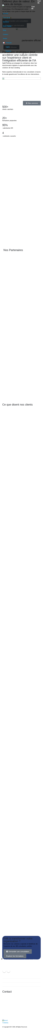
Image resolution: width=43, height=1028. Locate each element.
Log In (8, 47)
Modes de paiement (10, 980)
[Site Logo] (8, 8)
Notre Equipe (7, 26)
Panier (5, 38)
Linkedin (8, 971)
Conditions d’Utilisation (11, 976)
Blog (4, 30)
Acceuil (5, 13)
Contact (5, 34)
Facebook (4, 971)
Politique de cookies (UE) (12, 984)
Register (8, 51)
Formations (6, 17)
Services (6, 22)
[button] (39, 8)
